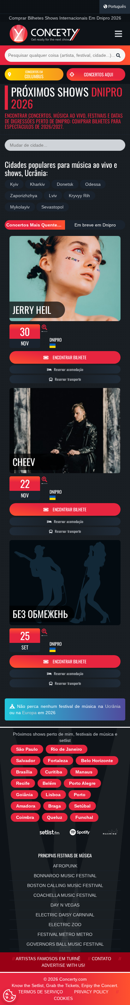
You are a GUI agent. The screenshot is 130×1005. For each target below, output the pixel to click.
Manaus (83, 771)
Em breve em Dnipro (95, 224)
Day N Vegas (65, 905)
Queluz (54, 817)
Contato (101, 959)
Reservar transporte (67, 379)
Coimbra (25, 817)
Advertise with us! (63, 965)
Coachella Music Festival (65, 895)
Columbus (34, 74)
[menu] (118, 33)
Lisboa (53, 794)
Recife (23, 783)
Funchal (84, 817)
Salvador (25, 760)
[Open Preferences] (9, 995)
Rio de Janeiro (66, 749)
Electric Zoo (65, 924)
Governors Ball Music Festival (65, 944)
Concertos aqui (98, 74)
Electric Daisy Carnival (65, 914)
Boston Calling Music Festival (65, 885)
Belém (49, 783)
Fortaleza (58, 760)
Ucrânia (113, 706)
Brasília (24, 771)
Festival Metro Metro (65, 934)
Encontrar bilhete (69, 357)
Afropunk (65, 865)
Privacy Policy (91, 992)
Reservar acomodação (68, 369)
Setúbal (82, 805)
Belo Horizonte (97, 760)
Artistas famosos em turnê (48, 959)
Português (116, 6)
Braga (54, 805)
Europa (29, 712)
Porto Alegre (82, 783)
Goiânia (24, 794)
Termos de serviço (40, 992)
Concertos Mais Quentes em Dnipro (35, 224)
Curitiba (53, 771)
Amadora (25, 805)
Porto (80, 794)
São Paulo (27, 749)
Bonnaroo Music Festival (65, 875)
